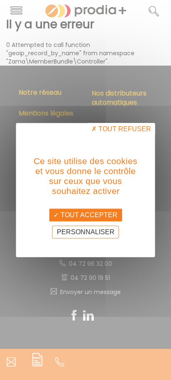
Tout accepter (88, 214)
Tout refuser (124, 128)
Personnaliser (86, 231)
